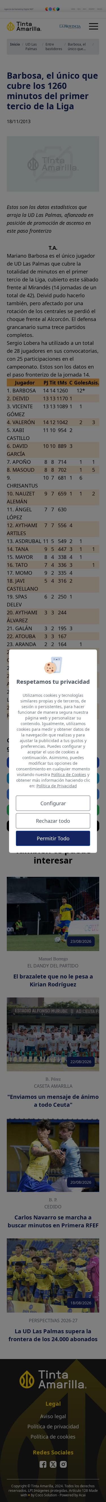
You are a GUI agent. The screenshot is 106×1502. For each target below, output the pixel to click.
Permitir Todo (53, 838)
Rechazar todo (53, 820)
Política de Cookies (68, 774)
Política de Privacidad (56, 786)
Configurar (53, 803)
